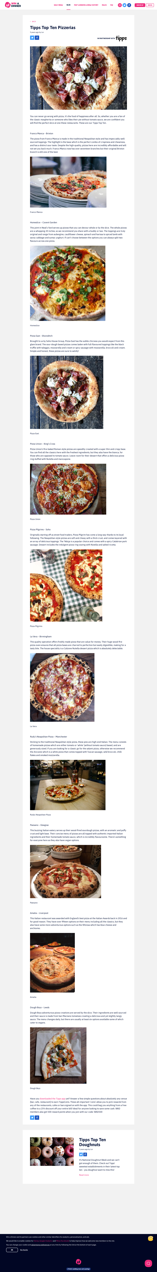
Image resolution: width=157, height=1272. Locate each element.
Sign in (150, 5)
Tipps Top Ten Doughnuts (92, 1142)
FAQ (111, 5)
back (34, 21)
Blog (68, 5)
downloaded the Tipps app (52, 1098)
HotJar (36, 1241)
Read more (84, 1175)
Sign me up (140, 5)
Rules (104, 5)
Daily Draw (58, 5)
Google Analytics (45, 1241)
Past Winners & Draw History (86, 5)
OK (12, 1250)
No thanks (24, 1250)
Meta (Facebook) (62, 1241)
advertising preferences (40, 1245)
